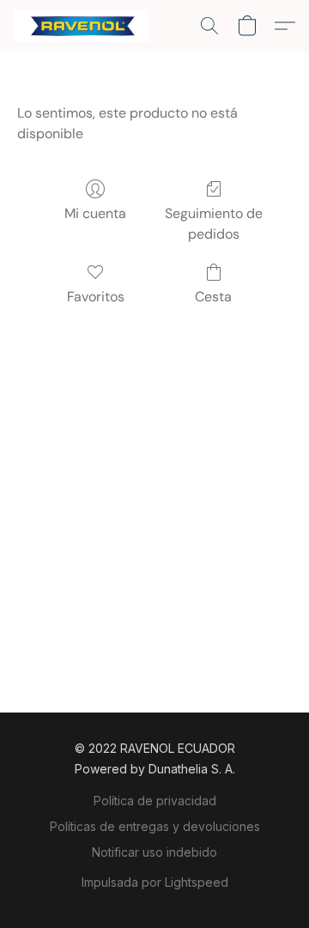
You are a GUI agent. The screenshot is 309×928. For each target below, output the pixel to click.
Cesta (213, 297)
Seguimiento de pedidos (214, 223)
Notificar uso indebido (154, 852)
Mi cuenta (95, 213)
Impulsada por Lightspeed (155, 882)
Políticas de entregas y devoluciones (155, 826)
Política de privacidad (155, 800)
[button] (85, 26)
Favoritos (95, 297)
